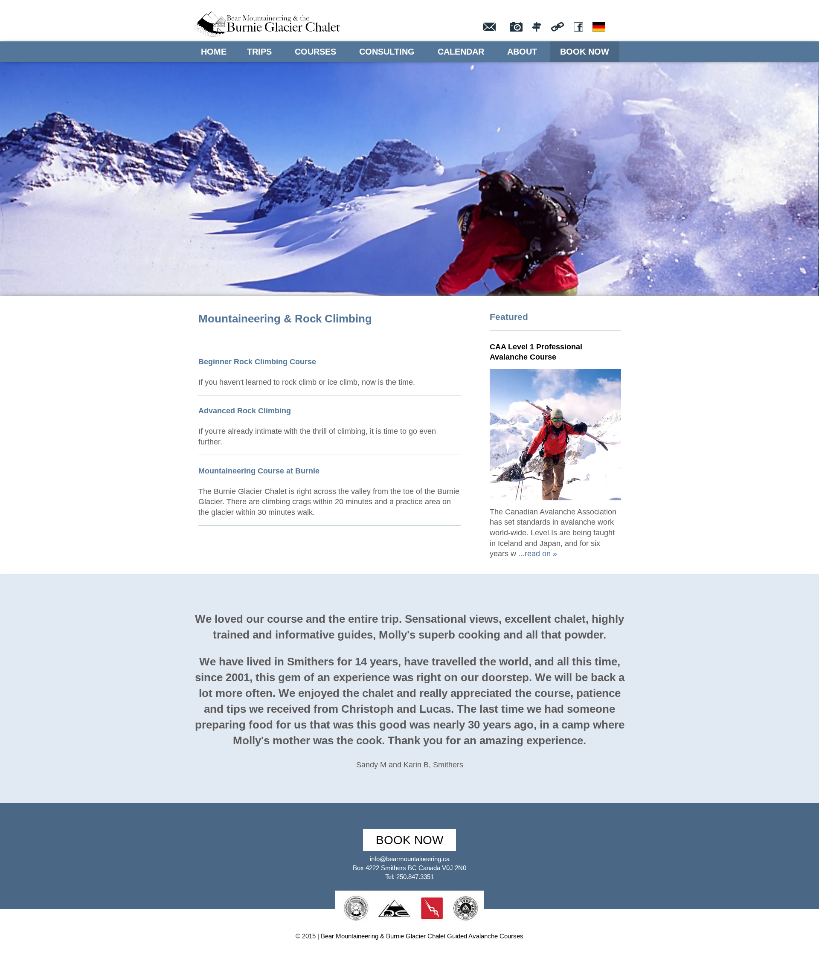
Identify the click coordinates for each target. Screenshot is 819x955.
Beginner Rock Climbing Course (257, 361)
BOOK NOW (409, 840)
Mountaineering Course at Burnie (258, 471)
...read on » (536, 553)
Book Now (584, 51)
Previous (22, 163)
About (522, 51)
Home (214, 51)
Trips (259, 51)
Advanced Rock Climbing (244, 410)
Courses (315, 51)
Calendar (461, 51)
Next (797, 163)
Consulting (387, 51)
